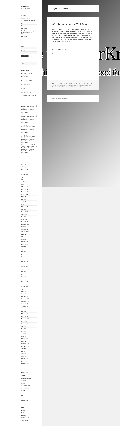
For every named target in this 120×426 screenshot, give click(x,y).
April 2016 (23, 353)
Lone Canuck (83, 85)
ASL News (23, 383)
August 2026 (24, 162)
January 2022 (24, 244)
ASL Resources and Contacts (28, 20)
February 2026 (24, 167)
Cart (22, 23)
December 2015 (25, 363)
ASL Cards (23, 380)
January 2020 (24, 281)
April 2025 (23, 182)
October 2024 (24, 194)
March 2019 (24, 294)
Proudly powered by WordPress (60, 98)
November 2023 (25, 209)
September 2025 (25, 177)
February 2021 (24, 261)
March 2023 (24, 219)
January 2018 (24, 316)
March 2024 (24, 204)
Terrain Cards (59, 86)
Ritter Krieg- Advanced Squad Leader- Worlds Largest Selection (28, 32)
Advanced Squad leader (84, 83)
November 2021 (25, 246)
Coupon (23, 390)
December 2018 (25, 299)
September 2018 (25, 306)
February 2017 (24, 338)
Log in (22, 412)
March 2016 (24, 356)
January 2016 (24, 361)
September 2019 (25, 289)
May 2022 (23, 236)
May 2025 (23, 179)
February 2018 (24, 313)
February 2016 (24, 358)
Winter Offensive (66, 86)
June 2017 (23, 328)
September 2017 (25, 323)
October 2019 (24, 286)
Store (22, 398)
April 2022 (23, 239)
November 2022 (25, 226)
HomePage (25, 6)
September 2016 (25, 346)
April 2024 (23, 201)
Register (23, 410)
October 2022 (24, 229)
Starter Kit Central (25, 18)
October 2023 (24, 211)
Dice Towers (24, 28)
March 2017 (24, 336)
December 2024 (25, 192)
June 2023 (23, 216)
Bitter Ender (64, 85)
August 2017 (24, 326)
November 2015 (25, 366)
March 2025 (24, 184)
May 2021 (23, 256)
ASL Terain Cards (25, 385)
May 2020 (23, 276)
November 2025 (25, 172)
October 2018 (24, 304)
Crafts (22, 393)
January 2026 (24, 169)
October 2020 (24, 266)
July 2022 (23, 234)
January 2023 (24, 221)
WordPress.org (24, 420)
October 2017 (24, 321)
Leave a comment (76, 86)
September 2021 (25, 249)
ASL (91, 83)
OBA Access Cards (57, 39)
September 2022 (25, 231)
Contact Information (26, 25)
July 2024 (23, 197)
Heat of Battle (76, 85)
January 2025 (24, 189)
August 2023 (24, 214)
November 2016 (25, 343)
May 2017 (23, 331)
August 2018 (24, 309)
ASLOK (59, 85)
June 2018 (23, 311)
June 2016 (23, 351)
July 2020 (23, 271)
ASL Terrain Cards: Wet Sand (70, 24)
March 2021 (24, 259)
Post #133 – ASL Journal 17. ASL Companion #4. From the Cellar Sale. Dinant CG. (28, 75)
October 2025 (24, 174)
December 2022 (25, 224)
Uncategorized (24, 400)
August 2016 (24, 348)
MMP (87, 85)
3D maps (23, 375)
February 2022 (24, 241)
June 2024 (23, 199)
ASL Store (23, 15)
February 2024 (24, 206)
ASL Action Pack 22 (25, 84)
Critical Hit (69, 85)
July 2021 (23, 251)
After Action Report (26, 378)
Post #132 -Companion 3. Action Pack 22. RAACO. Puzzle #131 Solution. (28, 80)
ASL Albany (54, 85)
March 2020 (24, 279)
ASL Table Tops (25, 39)
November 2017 (25, 318)
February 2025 (24, 187)
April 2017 (23, 333)
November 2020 (25, 264)
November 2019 (25, 284)
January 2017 (24, 341)
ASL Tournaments (25, 388)
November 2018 (25, 301)
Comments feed (25, 417)
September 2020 (25, 269)
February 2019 (24, 296)
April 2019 (23, 291)
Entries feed (24, 415)
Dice (22, 395)
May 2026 (23, 164)
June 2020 (23, 274)
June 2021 (23, 254)
